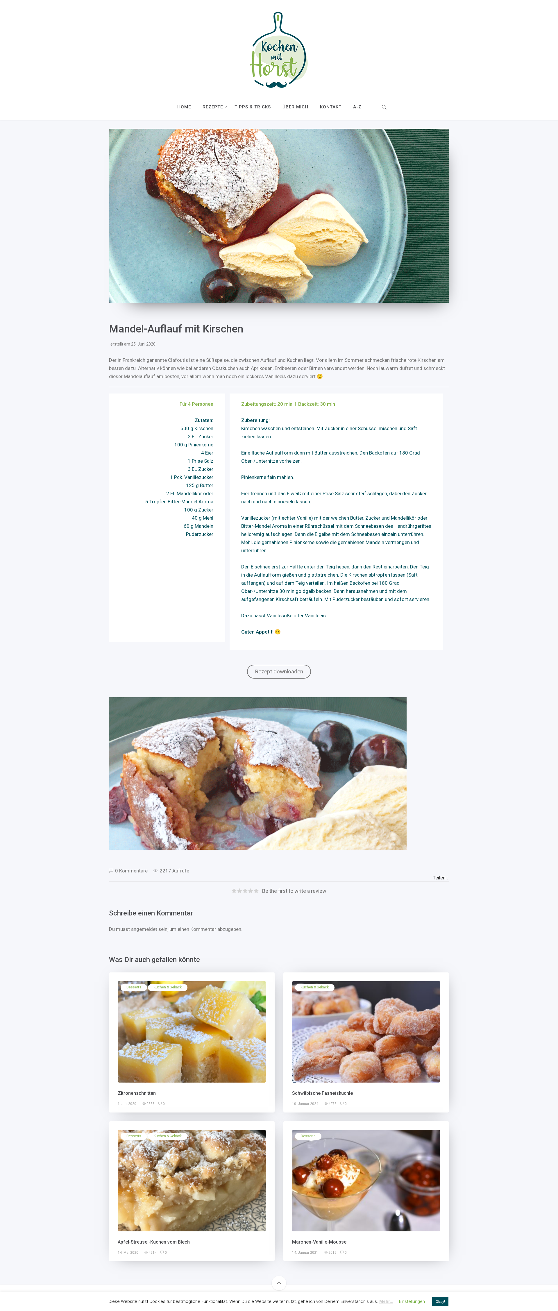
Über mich (295, 107)
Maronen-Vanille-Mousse (319, 1242)
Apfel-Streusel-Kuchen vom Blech (154, 1242)
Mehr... (386, 1301)
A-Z (357, 107)
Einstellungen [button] (412, 1301)
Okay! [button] (440, 1301)
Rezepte (213, 107)
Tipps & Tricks (253, 107)
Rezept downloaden (279, 671)
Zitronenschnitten (137, 1093)
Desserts (133, 987)
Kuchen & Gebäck (168, 987)
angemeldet (144, 929)
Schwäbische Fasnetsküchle (322, 1093)
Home (184, 107)
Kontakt (330, 107)
